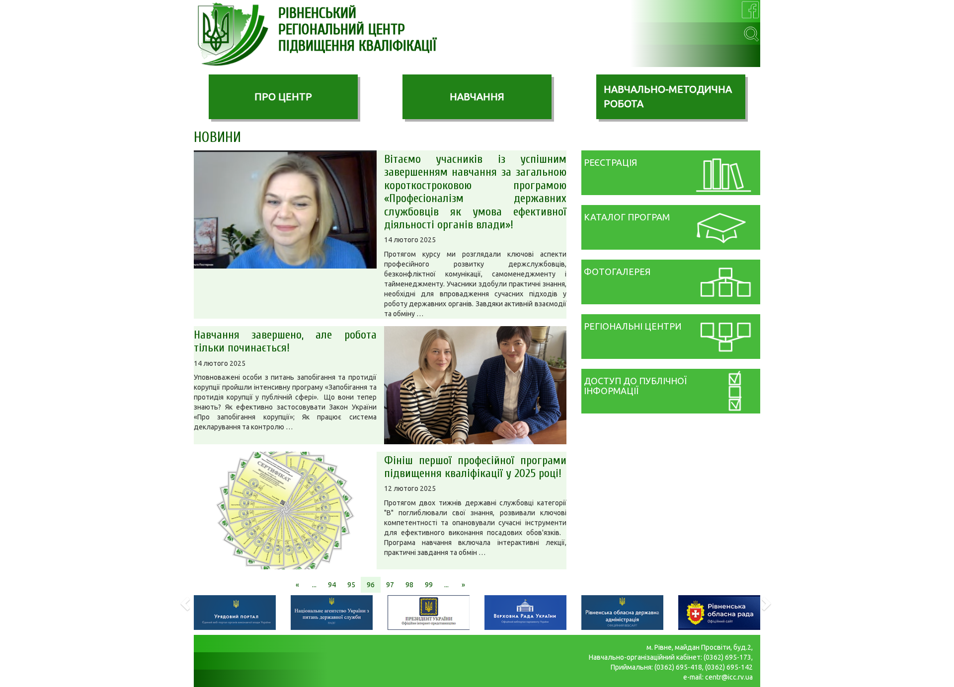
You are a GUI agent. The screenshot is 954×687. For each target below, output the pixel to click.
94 (332, 585)
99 (429, 585)
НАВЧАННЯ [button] (477, 96)
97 (390, 585)
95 (351, 585)
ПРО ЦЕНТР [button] (283, 96)
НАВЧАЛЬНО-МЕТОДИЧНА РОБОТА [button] (668, 96)
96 (371, 585)
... (314, 585)
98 (409, 585)
